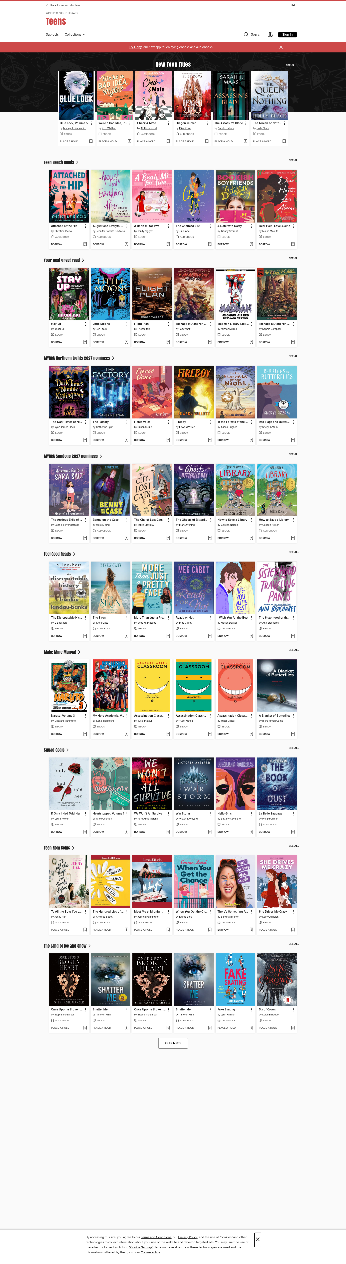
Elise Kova (185, 128)
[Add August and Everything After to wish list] (126, 244)
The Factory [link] (101, 422)
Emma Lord (185, 916)
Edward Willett (187, 427)
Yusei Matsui (145, 720)
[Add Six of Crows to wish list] (292, 1028)
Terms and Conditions (156, 1237)
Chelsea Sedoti (104, 916)
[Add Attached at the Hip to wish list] (85, 244)
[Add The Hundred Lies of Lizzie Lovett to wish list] (126, 930)
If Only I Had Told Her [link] (65, 814)
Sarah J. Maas (226, 128)
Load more (173, 1043)
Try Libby (135, 47)
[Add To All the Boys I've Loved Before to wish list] (85, 930)
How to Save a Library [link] (232, 520)
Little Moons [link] (101, 324)
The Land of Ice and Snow (66, 946)
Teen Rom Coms (57, 848)
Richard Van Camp (272, 720)
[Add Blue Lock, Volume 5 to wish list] (90, 141)
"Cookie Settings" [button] (141, 1247)
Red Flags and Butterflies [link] (275, 422)
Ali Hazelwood (149, 128)
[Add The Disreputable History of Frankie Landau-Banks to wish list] (85, 636)
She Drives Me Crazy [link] (273, 912)
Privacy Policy (187, 1237)
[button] (252, 35)
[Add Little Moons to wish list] (126, 342)
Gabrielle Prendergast (66, 525)
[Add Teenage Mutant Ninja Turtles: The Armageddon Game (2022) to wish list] (209, 342)
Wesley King (103, 525)
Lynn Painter (228, 1014)
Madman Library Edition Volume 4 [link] (233, 324)
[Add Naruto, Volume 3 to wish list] (85, 734)
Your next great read (62, 260)
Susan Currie (145, 427)
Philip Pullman (270, 818)
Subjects (52, 34)
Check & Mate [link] (146, 123)
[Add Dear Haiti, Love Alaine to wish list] (292, 244)
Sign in (287, 34)
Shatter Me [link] (100, 1009)
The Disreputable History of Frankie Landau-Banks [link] (67, 618)
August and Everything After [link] (109, 226)
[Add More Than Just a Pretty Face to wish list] (168, 636)
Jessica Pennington (148, 916)
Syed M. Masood (147, 622)
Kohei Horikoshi (105, 720)
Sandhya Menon (230, 916)
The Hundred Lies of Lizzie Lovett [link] (109, 912)
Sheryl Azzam (270, 427)
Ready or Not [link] (185, 618)
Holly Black (262, 128)
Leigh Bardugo (270, 1014)
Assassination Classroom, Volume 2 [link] (192, 716)
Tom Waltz (184, 329)
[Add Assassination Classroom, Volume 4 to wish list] (251, 734)
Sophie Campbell (272, 329)
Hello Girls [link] (224, 814)
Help (293, 5)
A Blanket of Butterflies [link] (274, 716)
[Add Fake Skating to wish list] (251, 1028)
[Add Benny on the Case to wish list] (126, 538)
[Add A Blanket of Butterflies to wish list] (292, 734)
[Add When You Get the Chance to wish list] (209, 930)
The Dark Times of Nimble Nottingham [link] (67, 422)
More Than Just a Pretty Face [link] (150, 618)
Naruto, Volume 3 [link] (63, 716)
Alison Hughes (229, 427)
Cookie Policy (150, 1252)
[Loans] (270, 35)
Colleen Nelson (229, 525)
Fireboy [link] (181, 422)
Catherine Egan (104, 427)
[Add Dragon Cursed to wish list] (206, 141)
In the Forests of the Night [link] (233, 422)
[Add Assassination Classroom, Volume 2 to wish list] (209, 734)
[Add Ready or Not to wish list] (209, 636)
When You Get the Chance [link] (192, 912)
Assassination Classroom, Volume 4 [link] (233, 716)
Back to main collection (64, 5)
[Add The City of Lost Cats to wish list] (168, 538)
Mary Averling (187, 525)
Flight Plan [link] (141, 324)
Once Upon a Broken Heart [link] (67, 1009)
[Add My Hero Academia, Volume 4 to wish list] (126, 734)
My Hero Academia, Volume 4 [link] (109, 716)
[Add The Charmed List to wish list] (209, 244)
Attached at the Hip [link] (64, 226)
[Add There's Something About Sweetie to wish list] (251, 930)
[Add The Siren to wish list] (126, 636)
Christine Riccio (63, 231)
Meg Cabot (185, 622)
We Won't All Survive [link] (148, 814)
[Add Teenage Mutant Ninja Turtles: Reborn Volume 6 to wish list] (292, 342)
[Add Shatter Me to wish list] (126, 1028)
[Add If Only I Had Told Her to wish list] (85, 832)
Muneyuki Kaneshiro (74, 128)
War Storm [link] (183, 814)
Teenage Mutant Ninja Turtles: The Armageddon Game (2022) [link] (192, 324)
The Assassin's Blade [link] (228, 123)
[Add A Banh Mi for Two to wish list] (168, 244)
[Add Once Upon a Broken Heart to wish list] (85, 1028)
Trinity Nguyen (145, 231)
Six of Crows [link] (267, 1009)
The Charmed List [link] (188, 226)
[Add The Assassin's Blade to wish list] (245, 141)
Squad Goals (54, 750)
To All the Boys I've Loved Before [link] (67, 912)
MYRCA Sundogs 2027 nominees (71, 456)
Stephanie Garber (64, 1014)
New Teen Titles (173, 64)
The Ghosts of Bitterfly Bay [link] (192, 520)
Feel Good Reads (58, 554)
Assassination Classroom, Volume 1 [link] (150, 716)
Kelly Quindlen (270, 916)
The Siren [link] (99, 618)
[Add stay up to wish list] (85, 342)
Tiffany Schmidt (229, 231)
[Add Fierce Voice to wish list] (168, 440)
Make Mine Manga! (60, 652)
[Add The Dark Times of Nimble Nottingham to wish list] (85, 440)
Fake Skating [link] (226, 1009)
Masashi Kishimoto (65, 720)
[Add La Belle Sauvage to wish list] (292, 832)
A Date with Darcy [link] (229, 226)
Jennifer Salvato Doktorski (111, 231)
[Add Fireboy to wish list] (209, 440)
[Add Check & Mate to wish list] (168, 141)
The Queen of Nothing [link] (267, 123)
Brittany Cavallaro (231, 818)
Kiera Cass (102, 622)
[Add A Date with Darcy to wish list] (251, 244)
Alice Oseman (104, 818)
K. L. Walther (109, 128)
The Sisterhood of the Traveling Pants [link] (275, 618)
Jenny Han (60, 916)
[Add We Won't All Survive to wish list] (168, 832)
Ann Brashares (270, 622)
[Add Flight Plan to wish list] (168, 342)
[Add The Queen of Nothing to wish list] (284, 141)
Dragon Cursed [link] (186, 123)
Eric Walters (144, 329)
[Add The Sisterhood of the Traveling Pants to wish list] (292, 636)
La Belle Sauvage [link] (270, 814)
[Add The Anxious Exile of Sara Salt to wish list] (85, 538)
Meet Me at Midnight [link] (148, 912)
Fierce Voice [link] (142, 422)
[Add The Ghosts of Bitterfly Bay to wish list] (209, 538)
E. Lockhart (60, 622)
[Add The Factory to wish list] (126, 440)
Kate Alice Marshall (148, 818)
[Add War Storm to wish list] (209, 832)
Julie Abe (184, 231)
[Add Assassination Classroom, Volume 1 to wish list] (168, 734)
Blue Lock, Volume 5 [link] (74, 123)
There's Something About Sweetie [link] (233, 912)
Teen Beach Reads (59, 162)
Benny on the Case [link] (106, 520)
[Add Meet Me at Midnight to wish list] (168, 930)
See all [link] (291, 65)
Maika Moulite (270, 231)
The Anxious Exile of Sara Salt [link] (67, 520)
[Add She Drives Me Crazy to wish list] (292, 930)
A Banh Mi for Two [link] (146, 226)
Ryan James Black (64, 427)
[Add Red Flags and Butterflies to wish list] (292, 440)
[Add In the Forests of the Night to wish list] (251, 440)
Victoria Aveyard (188, 818)
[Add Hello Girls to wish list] (251, 832)
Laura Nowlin (61, 818)
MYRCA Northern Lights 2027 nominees (77, 358)
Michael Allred (229, 329)
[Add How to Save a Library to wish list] (251, 538)
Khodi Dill (59, 329)
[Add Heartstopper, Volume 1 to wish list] (126, 832)
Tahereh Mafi (103, 1014)
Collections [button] (74, 34)
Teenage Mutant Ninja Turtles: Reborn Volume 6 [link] (275, 324)
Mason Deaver (229, 622)
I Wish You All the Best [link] (232, 618)
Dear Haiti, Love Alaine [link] (274, 226)
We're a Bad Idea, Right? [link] (113, 123)
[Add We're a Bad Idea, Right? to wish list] (129, 141)
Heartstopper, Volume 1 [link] (108, 814)
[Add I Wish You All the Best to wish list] (251, 636)
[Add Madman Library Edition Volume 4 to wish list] (251, 342)
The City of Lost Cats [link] (148, 520)
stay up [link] (56, 324)
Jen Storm (102, 329)
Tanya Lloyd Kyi (146, 525)
